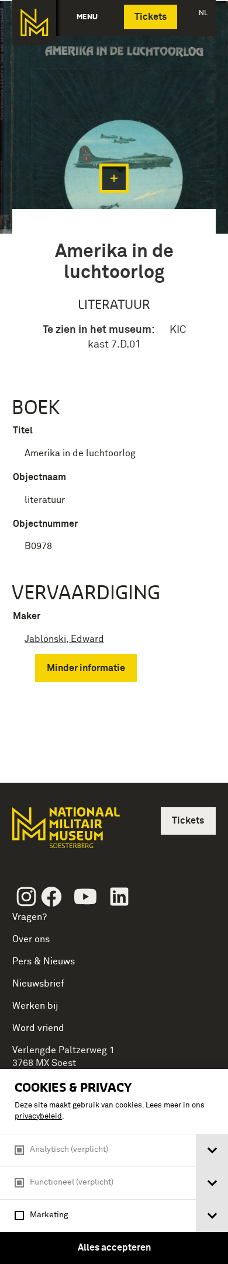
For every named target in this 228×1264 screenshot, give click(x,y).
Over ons (31, 939)
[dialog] (114, 1166)
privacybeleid (38, 1116)
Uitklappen (114, 178)
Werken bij (35, 1005)
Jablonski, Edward (64, 639)
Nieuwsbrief (38, 983)
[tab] (212, 1150)
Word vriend (38, 1028)
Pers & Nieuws (43, 961)
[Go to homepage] (65, 832)
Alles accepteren (114, 1247)
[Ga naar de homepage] (34, 22)
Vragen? (29, 917)
